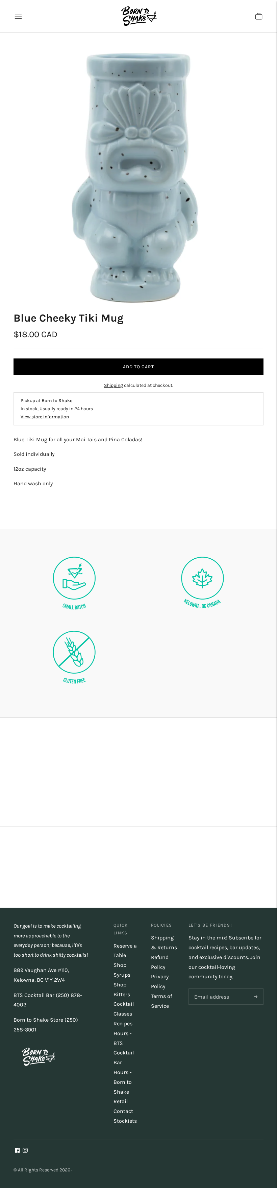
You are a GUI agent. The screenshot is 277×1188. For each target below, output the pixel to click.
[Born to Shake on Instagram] (25, 1151)
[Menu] (18, 16)
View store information (45, 417)
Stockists (125, 1121)
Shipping (113, 385)
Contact (123, 1111)
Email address (210, 989)
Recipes (123, 1023)
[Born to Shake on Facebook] (17, 1151)
